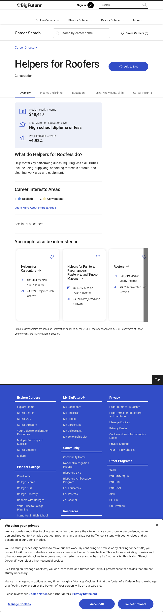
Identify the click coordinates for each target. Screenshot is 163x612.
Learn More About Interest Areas (35, 207)
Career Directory (26, 47)
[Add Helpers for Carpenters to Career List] (52, 257)
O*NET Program (91, 329)
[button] (138, 17)
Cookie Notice (38, 594)
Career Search (28, 33)
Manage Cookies (19, 604)
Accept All (97, 604)
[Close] (157, 524)
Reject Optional (135, 604)
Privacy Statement (84, 594)
